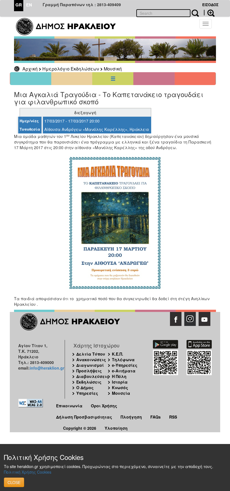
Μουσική (113, 68)
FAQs (155, 417)
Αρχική (30, 68)
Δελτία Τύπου (90, 354)
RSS (173, 417)
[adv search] (209, 12)
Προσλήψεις (89, 370)
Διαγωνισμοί (90, 365)
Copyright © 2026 (79, 428)
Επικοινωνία (69, 405)
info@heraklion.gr (47, 368)
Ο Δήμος (85, 387)
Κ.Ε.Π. (117, 354)
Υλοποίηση (116, 428)
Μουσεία (121, 393)
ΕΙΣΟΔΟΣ (210, 4)
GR (18, 5)
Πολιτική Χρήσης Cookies (27, 472)
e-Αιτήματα (123, 370)
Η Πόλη (119, 376)
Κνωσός (120, 387)
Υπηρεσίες (87, 393)
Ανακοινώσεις (91, 359)
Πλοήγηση (131, 417)
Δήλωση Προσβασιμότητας (84, 417)
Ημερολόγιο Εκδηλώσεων (70, 68)
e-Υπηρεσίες (124, 365)
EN (29, 5)
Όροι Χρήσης (104, 405)
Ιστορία (120, 382)
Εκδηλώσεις (89, 382)
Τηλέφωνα (123, 359)
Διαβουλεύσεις (92, 376)
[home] (69, 26)
